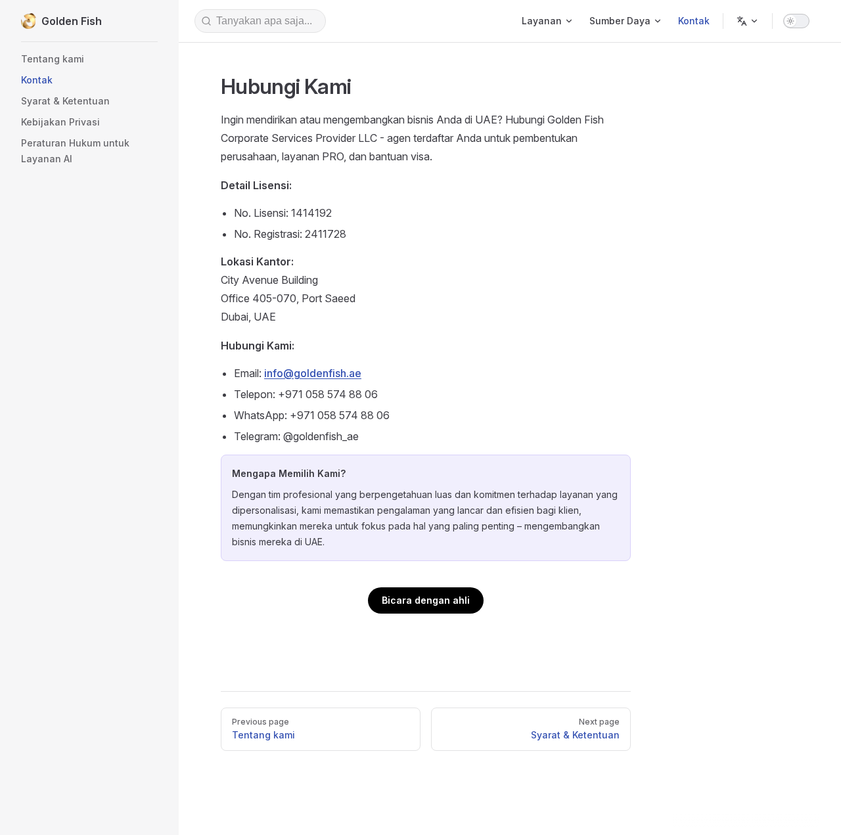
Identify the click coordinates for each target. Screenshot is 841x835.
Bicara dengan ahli (426, 600)
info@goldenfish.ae (312, 373)
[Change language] (748, 21)
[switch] (796, 21)
